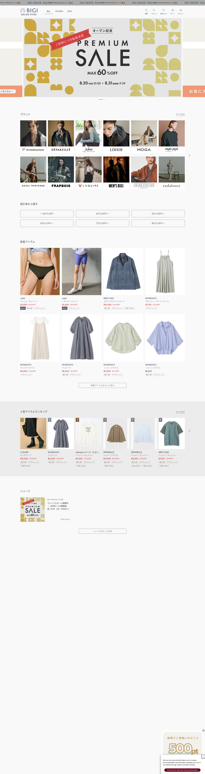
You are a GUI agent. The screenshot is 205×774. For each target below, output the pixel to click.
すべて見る (180, 114)
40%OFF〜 (102, 213)
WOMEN (59, 11)
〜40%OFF (46, 213)
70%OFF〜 (102, 223)
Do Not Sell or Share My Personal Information (182, 770)
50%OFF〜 (158, 213)
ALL (48, 11)
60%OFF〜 (46, 223)
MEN (69, 11)
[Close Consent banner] (203, 756)
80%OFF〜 (158, 223)
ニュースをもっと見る (102, 531)
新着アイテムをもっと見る (102, 385)
